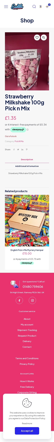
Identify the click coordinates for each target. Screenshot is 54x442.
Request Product (27, 335)
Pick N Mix (19, 141)
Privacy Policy (27, 363)
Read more (27, 423)
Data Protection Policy (34, 418)
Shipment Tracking (27, 330)
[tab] (27, 159)
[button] (44, 37)
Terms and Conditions (27, 358)
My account (27, 324)
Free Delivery (27, 386)
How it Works (27, 381)
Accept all (27, 430)
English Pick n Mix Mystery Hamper (27, 250)
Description (27, 159)
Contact (27, 346)
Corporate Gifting (27, 392)
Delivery (27, 341)
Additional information (27, 166)
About (27, 318)
